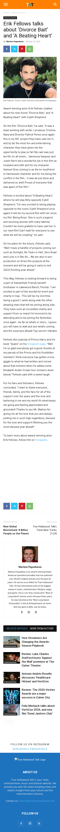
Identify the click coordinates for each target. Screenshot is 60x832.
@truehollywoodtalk (30, 749)
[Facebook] (6, 49)
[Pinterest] (22, 49)
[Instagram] (30, 612)
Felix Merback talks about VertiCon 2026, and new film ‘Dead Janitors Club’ (38, 709)
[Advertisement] (30, 467)
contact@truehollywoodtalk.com (36, 800)
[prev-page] (5, 722)
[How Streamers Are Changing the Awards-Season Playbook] (11, 642)
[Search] (55, 4)
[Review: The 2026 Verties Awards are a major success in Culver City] (11, 697)
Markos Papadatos (15, 41)
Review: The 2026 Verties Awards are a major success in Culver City (38, 693)
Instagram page (36, 343)
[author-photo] (30, 562)
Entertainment (19, 12)
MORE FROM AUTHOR (41, 628)
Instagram (41, 439)
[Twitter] (14, 49)
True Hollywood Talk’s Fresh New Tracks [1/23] (45, 530)
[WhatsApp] (29, 49)
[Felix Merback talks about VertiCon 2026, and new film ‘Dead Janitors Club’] (11, 709)
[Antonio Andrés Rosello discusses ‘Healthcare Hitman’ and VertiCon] (11, 677)
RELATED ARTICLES (17, 628)
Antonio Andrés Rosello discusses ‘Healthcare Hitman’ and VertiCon (37, 677)
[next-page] (11, 722)
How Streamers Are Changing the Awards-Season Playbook (36, 641)
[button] (5, 4)
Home (6, 12)
